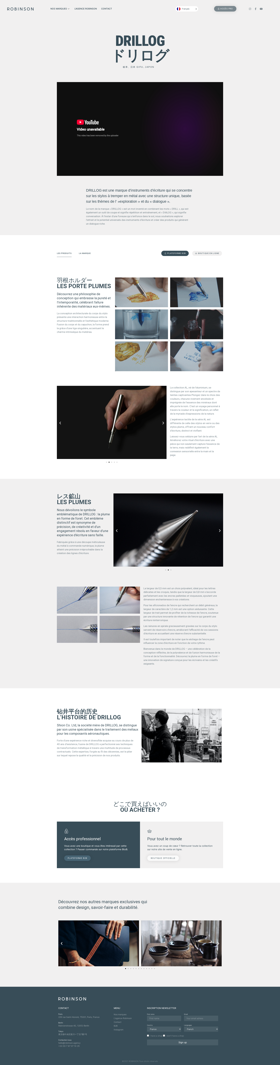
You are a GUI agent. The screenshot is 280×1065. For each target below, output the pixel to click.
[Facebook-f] (255, 8)
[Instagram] (250, 8)
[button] (225, 9)
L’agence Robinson (86, 8)
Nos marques (58, 8)
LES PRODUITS (64, 253)
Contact (106, 8)
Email (186, 1014)
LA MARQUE (85, 253)
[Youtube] (261, 8)
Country (150, 1025)
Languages (188, 1025)
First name (150, 1014)
